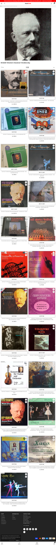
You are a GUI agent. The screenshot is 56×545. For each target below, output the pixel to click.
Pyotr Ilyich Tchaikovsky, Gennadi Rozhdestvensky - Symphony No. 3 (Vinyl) (14, 211)
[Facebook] (24, 529)
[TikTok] (33, 529)
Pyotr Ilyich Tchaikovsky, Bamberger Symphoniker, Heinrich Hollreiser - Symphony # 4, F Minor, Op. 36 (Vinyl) (14, 467)
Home (1, 6)
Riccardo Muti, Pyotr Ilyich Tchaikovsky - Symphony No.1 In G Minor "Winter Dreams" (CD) (14, 241)
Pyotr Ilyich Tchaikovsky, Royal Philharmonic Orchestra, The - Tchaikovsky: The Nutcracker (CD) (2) (42, 282)
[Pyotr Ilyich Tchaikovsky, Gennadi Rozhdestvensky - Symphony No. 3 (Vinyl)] (14, 194)
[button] (26, 67)
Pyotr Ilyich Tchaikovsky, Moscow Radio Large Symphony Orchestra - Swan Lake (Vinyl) (42, 175)
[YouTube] (36, 529)
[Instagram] (27, 529)
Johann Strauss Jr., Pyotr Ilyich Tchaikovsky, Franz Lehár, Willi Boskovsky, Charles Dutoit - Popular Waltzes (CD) (41, 207)
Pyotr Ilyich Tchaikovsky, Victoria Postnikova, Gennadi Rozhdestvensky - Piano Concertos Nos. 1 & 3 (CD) (14, 319)
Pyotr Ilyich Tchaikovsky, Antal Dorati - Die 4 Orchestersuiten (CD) (14, 134)
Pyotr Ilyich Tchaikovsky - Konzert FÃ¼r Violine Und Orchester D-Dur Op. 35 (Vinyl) (14, 392)
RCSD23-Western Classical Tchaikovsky (10, 6)
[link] (28, 34)
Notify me (14, 98)
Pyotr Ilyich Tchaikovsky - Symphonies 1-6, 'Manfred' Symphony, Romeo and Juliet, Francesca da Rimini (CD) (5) (14, 102)
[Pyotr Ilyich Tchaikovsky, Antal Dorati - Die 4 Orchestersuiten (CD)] (14, 118)
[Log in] (51, 3)
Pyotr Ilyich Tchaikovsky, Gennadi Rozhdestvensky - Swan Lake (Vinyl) (42, 100)
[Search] (4, 3)
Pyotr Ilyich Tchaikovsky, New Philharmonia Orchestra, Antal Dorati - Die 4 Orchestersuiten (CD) (14, 172)
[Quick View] (26, 74)
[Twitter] (24, 532)
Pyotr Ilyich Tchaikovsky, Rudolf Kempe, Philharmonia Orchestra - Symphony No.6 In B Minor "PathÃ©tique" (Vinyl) (14, 356)
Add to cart (14, 169)
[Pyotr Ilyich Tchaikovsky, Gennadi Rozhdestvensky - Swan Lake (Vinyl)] (41, 83)
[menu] (1, 3)
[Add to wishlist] (26, 71)
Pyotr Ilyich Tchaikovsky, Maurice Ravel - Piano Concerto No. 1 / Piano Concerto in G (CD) (42, 356)
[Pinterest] (30, 529)
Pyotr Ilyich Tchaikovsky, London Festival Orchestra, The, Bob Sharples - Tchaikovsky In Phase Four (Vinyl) (14, 282)
